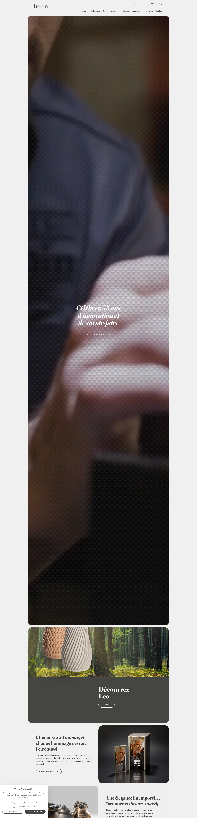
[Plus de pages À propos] (141, 11)
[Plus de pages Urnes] (87, 11)
